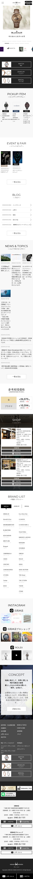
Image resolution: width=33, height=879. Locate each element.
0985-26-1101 (21, 445)
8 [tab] (12, 43)
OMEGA (21, 554)
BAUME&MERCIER (8, 525)
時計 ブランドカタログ (7, 743)
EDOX (6, 586)
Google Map (18, 453)
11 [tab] (26, 43)
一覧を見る (16, 182)
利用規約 (19, 743)
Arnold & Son (7, 520)
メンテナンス (11, 205)
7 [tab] (7, 43)
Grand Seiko (23, 532)
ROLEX (21, 559)
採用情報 (19, 731)
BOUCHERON (7, 536)
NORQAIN (22, 543)
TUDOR (21, 586)
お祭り (9, 210)
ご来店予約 (18, 450)
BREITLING (7, 541)
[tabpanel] (16, 22)
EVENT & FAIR (21, 728)
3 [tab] (14, 41)
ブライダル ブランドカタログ (8, 751)
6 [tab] (29, 41)
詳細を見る (16, 709)
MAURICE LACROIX (24, 538)
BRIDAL (27, 506)
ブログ (19, 734)
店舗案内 (3, 728)
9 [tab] (17, 43)
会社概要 (3, 731)
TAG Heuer (23, 576)
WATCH (6, 506)
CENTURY (6, 565)
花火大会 (10, 220)
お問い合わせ (10, 876)
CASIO (5, 559)
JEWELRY (16, 506)
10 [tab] (22, 43)
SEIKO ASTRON (24, 570)
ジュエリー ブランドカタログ (8, 747)
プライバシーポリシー (23, 746)
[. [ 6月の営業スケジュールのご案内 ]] (16, 618)
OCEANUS (22, 549)
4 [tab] (19, 41)
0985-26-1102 (21, 475)
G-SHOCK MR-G (25, 526)
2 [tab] (9, 41)
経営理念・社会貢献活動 (8, 725)
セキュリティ (21, 749)
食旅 (8, 215)
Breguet (5, 547)
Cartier (6, 581)
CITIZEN (5, 576)
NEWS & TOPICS (21, 725)
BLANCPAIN (7, 531)
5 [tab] (24, 41)
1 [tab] (4, 41)
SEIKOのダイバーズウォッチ (16, 225)
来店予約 (27, 876)
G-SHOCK (22, 520)
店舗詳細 (16, 448)
